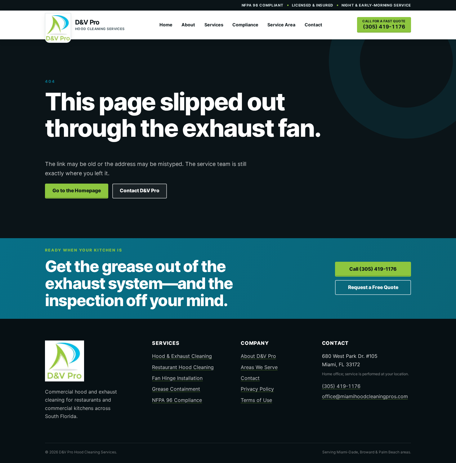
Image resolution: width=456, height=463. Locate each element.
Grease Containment (176, 389)
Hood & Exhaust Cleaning (182, 356)
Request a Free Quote (373, 287)
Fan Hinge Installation (177, 378)
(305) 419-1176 (341, 386)
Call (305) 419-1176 (373, 269)
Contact (313, 24)
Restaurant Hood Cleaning (183, 367)
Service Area (281, 24)
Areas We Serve (259, 367)
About (188, 24)
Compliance (245, 24)
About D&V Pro (258, 356)
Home (165, 24)
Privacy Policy (257, 389)
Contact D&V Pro (139, 191)
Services (213, 24)
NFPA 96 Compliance (177, 400)
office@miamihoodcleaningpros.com (365, 396)
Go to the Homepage (76, 191)
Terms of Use (256, 400)
